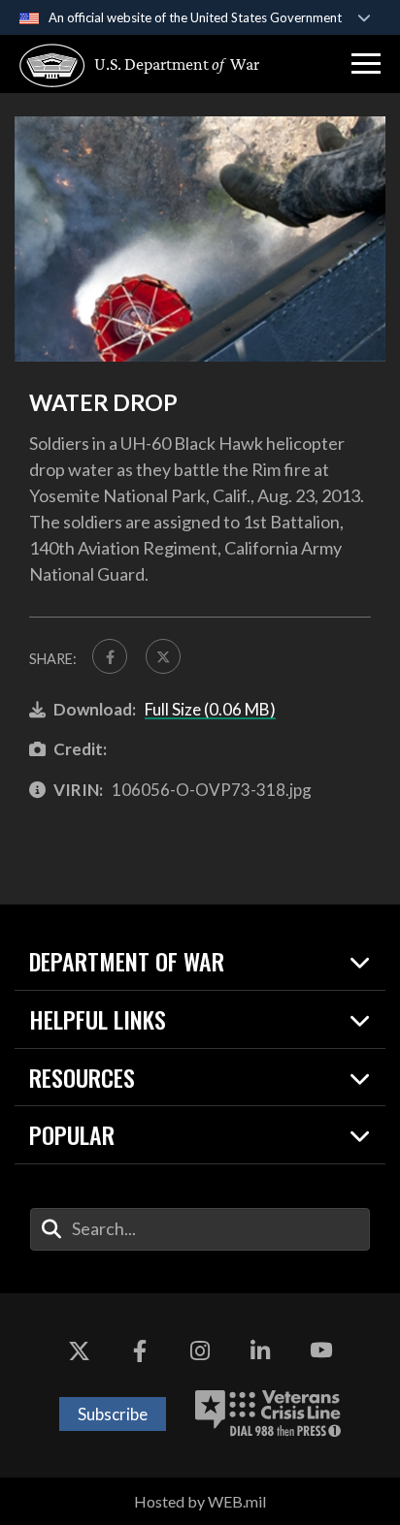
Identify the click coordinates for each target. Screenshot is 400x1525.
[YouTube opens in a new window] (321, 1351)
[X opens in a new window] (78, 1351)
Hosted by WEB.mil (200, 1501)
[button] (366, 64)
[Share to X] (163, 656)
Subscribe (113, 1414)
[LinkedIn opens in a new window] (260, 1351)
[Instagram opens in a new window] (200, 1351)
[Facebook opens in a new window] (140, 1351)
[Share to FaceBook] (109, 656)
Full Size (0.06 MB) (210, 709)
